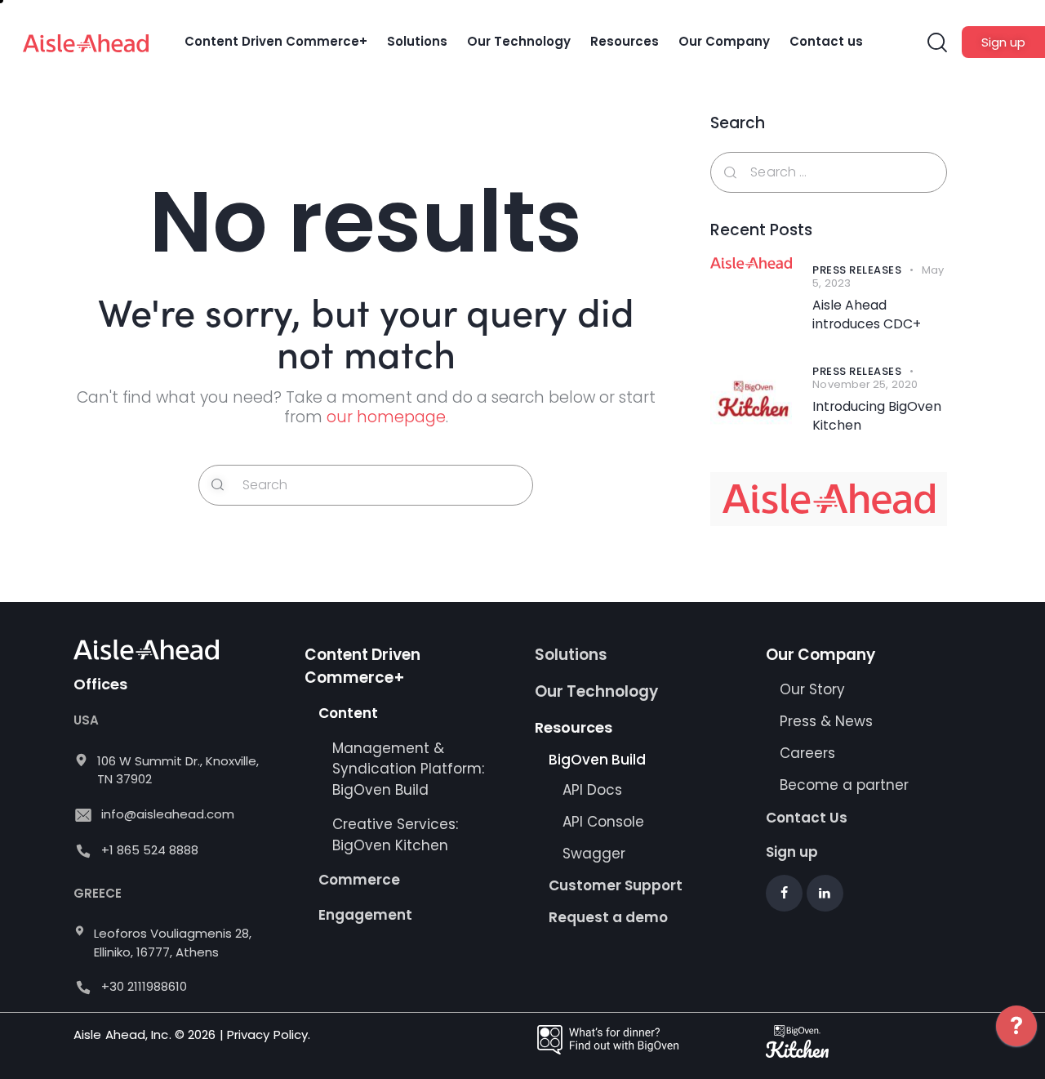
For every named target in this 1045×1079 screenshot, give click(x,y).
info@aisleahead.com (167, 814)
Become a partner (846, 785)
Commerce (359, 880)
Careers (807, 753)
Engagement (365, 915)
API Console (603, 822)
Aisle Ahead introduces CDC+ (866, 315)
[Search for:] (828, 171)
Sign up (792, 852)
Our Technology (596, 691)
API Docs (592, 790)
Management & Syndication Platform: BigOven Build (408, 769)
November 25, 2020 (865, 384)
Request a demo (608, 917)
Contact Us (806, 817)
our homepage (386, 417)
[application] (1016, 1038)
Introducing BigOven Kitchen (876, 416)
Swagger (594, 854)
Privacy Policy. (269, 1034)
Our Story (812, 689)
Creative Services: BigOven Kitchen (395, 834)
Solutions (571, 655)
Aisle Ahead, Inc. (122, 1034)
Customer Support (616, 885)
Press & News (826, 721)
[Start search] (217, 485)
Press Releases (856, 270)
